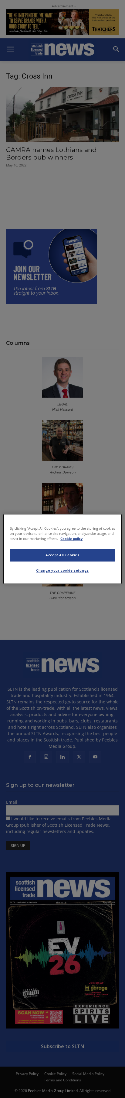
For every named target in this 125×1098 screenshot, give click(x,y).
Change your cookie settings (62, 570)
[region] (62, 549)
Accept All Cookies (62, 555)
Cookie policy (71, 539)
